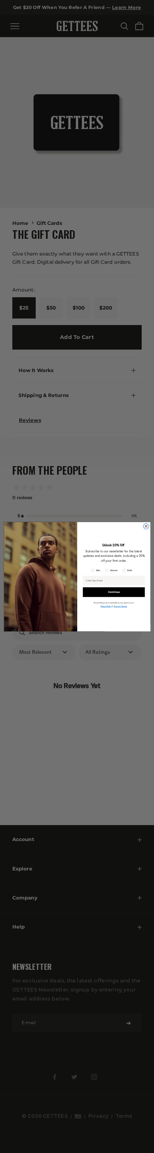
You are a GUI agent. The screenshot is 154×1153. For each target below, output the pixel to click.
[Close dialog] (146, 526)
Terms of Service (119, 606)
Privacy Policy (105, 606)
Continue (114, 591)
